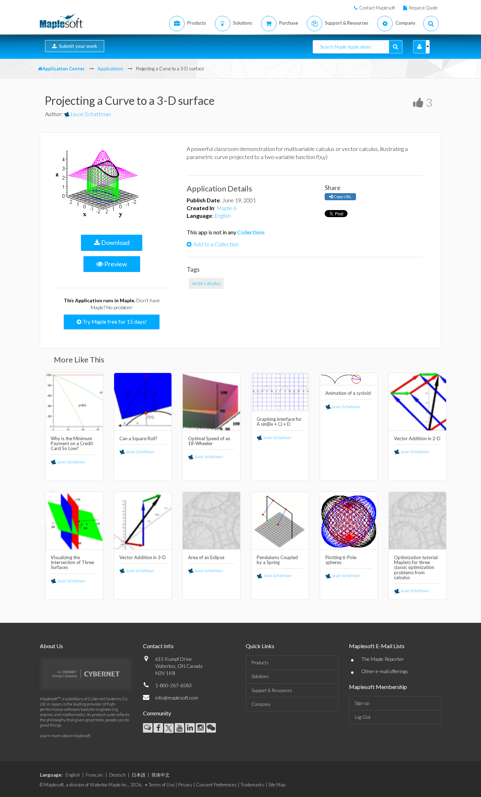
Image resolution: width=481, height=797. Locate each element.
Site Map (276, 784)
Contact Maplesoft (377, 8)
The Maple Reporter (382, 659)
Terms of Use (161, 784)
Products (260, 662)
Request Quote (423, 8)
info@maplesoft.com (176, 698)
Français (94, 775)
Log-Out (362, 717)
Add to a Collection (216, 244)
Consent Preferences (216, 784)
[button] (419, 46)
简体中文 (160, 775)
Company (260, 704)
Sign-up (362, 703)
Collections (251, 232)
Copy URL (342, 196)
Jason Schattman (90, 113)
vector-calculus (206, 283)
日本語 (138, 775)
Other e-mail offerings (384, 671)
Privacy (185, 784)
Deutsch (117, 775)
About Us (51, 646)
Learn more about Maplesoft (65, 735)
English (222, 215)
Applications (110, 68)
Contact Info (158, 646)
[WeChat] (211, 728)
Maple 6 (226, 207)
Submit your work (77, 46)
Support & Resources (271, 690)
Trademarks (252, 784)
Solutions (260, 676)
